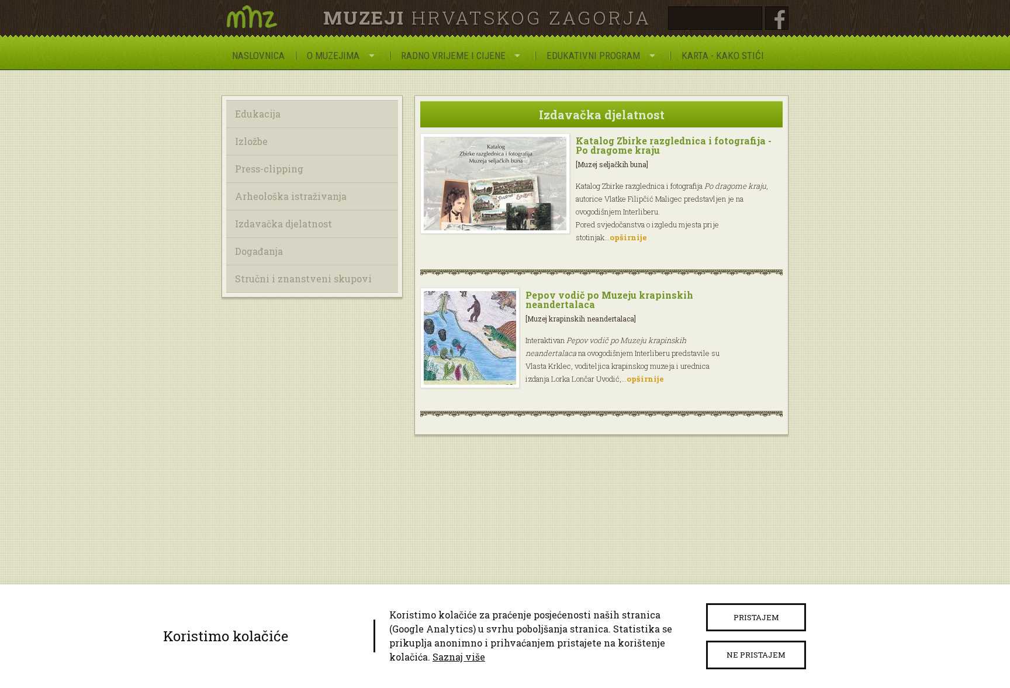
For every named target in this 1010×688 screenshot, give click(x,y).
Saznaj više (459, 657)
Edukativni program (593, 55)
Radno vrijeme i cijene (453, 55)
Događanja (259, 251)
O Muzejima (333, 55)
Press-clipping (269, 169)
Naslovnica (258, 55)
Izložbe (251, 141)
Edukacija (258, 114)
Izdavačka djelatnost (283, 223)
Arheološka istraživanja (291, 196)
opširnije (628, 237)
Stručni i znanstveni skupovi (303, 278)
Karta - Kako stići (723, 55)
